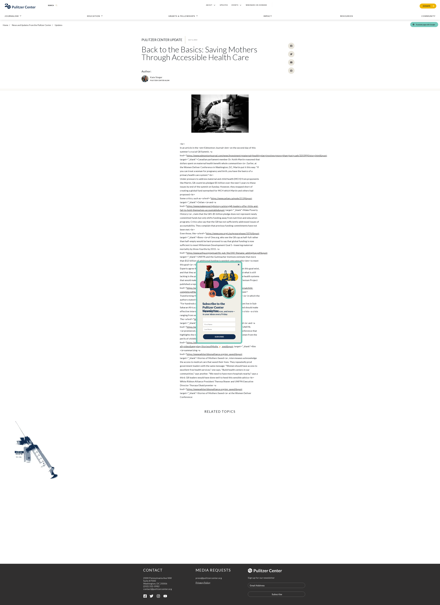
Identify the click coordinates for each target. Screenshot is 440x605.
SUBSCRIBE (219, 337)
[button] (219, 307)
